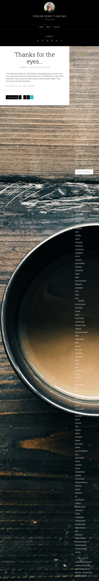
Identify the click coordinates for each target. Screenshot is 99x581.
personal (78, 423)
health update (79, 339)
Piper (77, 426)
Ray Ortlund (79, 444)
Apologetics (79, 204)
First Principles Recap (82, 569)
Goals (77, 315)
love (76, 388)
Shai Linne (78, 493)
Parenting (78, 412)
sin (76, 496)
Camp (77, 225)
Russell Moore (80, 472)
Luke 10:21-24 (45, 74)
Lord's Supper (79, 384)
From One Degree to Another (49, 16)
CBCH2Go (78, 228)
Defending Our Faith (81, 144)
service (77, 489)
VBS (76, 531)
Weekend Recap (80, 545)
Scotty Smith (79, 479)
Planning (78, 430)
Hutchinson (79, 356)
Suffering (78, 503)
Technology (79, 510)
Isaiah (77, 360)
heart (77, 342)
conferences (79, 249)
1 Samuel (78, 186)
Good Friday (79, 318)
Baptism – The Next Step (83, 572)
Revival (77, 468)
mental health (79, 398)
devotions (78, 267)
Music (77, 405)
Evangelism (79, 288)
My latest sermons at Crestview (81, 139)
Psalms (77, 440)
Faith (76, 291)
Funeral (77, 311)
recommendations (81, 451)
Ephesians (78, 284)
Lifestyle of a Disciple (82, 565)
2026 (77, 193)
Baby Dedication (80, 211)
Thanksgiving (79, 517)
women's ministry (81, 548)
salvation (78, 475)
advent (77, 200)
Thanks (77, 514)
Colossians (79, 242)
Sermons (78, 486)
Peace (77, 419)
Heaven (77, 346)
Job (76, 367)
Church (77, 239)
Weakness (78, 535)
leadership (78, 377)
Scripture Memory (81, 482)
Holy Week (78, 353)
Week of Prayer (80, 538)
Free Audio (78, 308)
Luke (24, 86)
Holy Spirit (78, 349)
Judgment (78, 370)
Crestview (78, 260)
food (76, 298)
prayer (77, 433)
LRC (76, 391)
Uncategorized (80, 521)
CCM (76, 232)
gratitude (18, 86)
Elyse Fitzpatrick (80, 281)
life (76, 381)
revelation (30, 86)
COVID (77, 256)
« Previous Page (12, 97)
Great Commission (81, 332)
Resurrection (79, 458)
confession (79, 253)
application (79, 207)
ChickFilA (81, 301)
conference (79, 246)
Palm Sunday (79, 409)
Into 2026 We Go (81, 576)
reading (77, 447)
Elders (77, 277)
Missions (78, 402)
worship (77, 552)
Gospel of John (80, 325)
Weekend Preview (81, 541)
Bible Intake (79, 214)
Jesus (77, 363)
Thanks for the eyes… (35, 57)
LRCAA (77, 395)
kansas (77, 374)
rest (76, 454)
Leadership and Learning (83, 562)
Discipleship (79, 270)
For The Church (80, 304)
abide (77, 197)
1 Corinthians (79, 183)
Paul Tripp (78, 416)
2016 (77, 190)
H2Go (77, 336)
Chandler (78, 235)
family (77, 295)
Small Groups (79, 500)
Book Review (79, 218)
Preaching (78, 437)
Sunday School (80, 507)
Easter (77, 274)
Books (77, 221)
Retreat (77, 461)
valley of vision (80, 528)
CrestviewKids (80, 263)
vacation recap (80, 524)
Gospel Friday (79, 322)
